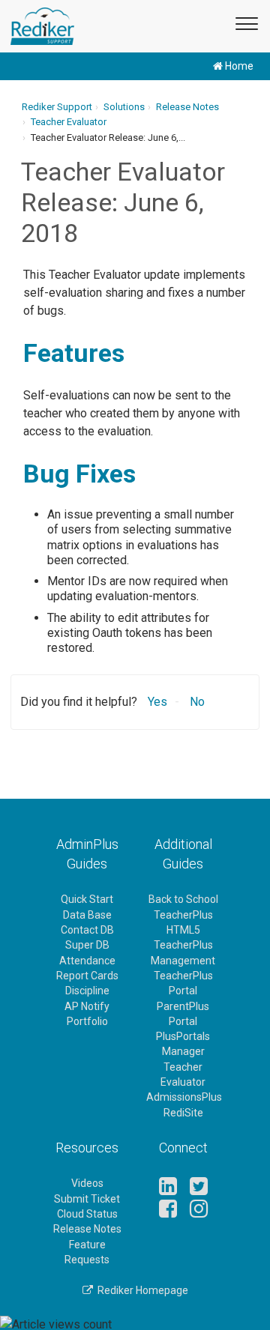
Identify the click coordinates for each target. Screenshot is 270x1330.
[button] (244, 21)
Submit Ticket (87, 1199)
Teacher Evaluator (68, 121)
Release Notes (187, 106)
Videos (87, 1183)
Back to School (183, 899)
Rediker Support (57, 106)
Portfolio (87, 1021)
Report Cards (87, 976)
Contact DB (87, 930)
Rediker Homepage (140, 1290)
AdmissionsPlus (184, 1097)
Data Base (87, 915)
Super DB (87, 945)
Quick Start (87, 899)
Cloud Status (87, 1214)
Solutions (124, 106)
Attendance (87, 961)
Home (238, 66)
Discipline (87, 991)
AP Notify (87, 1006)
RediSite (183, 1113)
